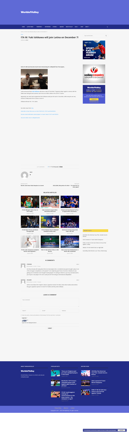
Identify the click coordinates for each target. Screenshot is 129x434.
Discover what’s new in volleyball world (30, 117)
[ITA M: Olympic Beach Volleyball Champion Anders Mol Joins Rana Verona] (50, 222)
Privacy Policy (58, 408)
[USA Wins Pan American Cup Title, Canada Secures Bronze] (85, 373)
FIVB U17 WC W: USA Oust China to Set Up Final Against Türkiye (99, 391)
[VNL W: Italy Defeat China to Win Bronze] (50, 242)
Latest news (30, 26)
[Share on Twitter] (52, 166)
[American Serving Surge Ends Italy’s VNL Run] (70, 222)
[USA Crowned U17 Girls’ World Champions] (85, 383)
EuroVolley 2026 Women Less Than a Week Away (95, 251)
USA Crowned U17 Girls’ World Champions (93, 239)
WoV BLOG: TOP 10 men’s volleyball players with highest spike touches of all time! (68, 383)
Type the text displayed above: (29, 322)
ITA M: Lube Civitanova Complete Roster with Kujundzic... (30, 250)
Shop (82, 26)
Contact (72, 408)
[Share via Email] (61, 166)
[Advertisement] (79, 12)
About (87, 26)
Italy (32, 108)
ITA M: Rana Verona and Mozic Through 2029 (30, 230)
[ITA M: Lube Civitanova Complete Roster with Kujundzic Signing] (30, 242)
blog (76, 26)
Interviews (47, 26)
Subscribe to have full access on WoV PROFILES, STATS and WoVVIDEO (38, 111)
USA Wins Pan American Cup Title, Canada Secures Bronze (99, 372)
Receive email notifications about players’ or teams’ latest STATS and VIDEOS (39, 114)
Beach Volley (69, 26)
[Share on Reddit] (57, 166)
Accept (121, 430)
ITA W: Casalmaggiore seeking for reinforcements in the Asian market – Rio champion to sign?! (68, 395)
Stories (55, 26)
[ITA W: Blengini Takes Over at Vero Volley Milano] (30, 202)
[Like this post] (49, 166)
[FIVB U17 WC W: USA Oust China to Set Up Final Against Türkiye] (85, 392)
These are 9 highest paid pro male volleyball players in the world (69, 372)
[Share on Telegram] (60, 166)
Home (23, 26)
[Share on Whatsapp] (58, 166)
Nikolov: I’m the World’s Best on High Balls (93, 247)
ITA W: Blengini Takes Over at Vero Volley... (30, 210)
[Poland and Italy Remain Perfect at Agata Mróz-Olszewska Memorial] (70, 202)
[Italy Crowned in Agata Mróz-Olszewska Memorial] (50, 202)
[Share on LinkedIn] (55, 166)
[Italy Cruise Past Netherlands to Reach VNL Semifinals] (70, 242)
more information (112, 430)
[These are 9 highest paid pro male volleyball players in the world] (55, 373)
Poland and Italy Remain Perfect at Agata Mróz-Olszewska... (70, 210)
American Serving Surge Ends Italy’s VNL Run (70, 230)
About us (66, 408)
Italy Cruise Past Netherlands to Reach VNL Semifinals (70, 250)
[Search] (107, 27)
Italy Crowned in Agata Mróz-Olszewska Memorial (50, 210)
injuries (62, 26)
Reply (78, 264)
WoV (27, 40)
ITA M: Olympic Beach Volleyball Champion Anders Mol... (49, 230)
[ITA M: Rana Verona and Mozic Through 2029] (30, 222)
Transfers (39, 26)
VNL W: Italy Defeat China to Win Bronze (50, 250)
